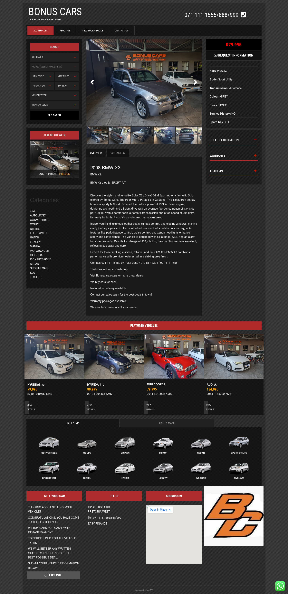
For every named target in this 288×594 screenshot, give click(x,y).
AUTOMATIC (38, 215)
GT (151, 589)
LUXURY (35, 242)
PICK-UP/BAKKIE (40, 259)
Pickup (163, 452)
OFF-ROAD (37, 255)
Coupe (87, 452)
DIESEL (35, 229)
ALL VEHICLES (40, 30)
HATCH (34, 237)
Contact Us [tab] (117, 152)
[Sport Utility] (239, 442)
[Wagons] (201, 467)
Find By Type (73, 423)
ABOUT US (65, 30)
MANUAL (35, 246)
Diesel (87, 477)
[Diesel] (87, 467)
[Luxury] (163, 467)
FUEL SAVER (38, 233)
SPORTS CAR (39, 268)
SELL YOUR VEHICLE (92, 30)
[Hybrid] (125, 467)
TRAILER (36, 277)
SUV (32, 273)
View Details (28, 407)
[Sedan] (201, 442)
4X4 (32, 211)
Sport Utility (239, 452)
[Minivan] (125, 442)
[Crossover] (49, 467)
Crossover (49, 477)
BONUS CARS (55, 12)
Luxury (163, 477)
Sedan (201, 452)
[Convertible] (49, 442)
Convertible (49, 452)
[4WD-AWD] (239, 467)
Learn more (55, 575)
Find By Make (167, 423)
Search (55, 115)
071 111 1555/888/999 (212, 14)
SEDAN (34, 264)
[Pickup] (163, 442)
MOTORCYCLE (39, 251)
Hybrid (125, 477)
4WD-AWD (239, 477)
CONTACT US (122, 30)
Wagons (201, 477)
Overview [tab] (96, 152)
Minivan (125, 452)
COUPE (35, 224)
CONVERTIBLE (39, 220)
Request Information (235, 55)
